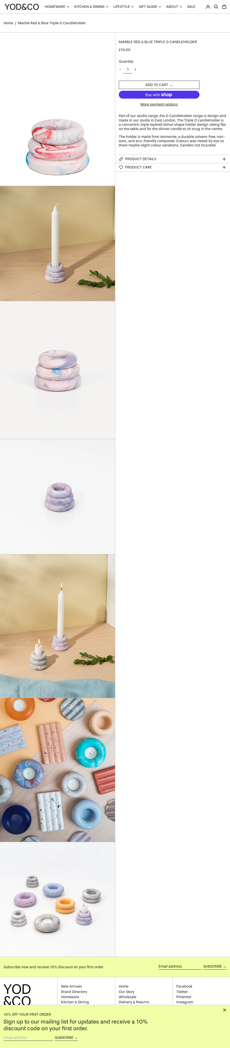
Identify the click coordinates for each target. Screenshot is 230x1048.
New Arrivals (71, 986)
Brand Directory (74, 992)
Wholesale (127, 997)
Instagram (184, 1002)
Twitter (182, 992)
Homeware (70, 997)
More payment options (159, 104)
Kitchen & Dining (75, 1002)
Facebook (184, 986)
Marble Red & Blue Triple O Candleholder (52, 23)
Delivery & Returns (134, 1002)
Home (8, 23)
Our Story (126, 992)
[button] (216, 7)
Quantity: (126, 61)
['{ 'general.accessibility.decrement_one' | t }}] (120, 69)
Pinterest (183, 997)
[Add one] (135, 69)
